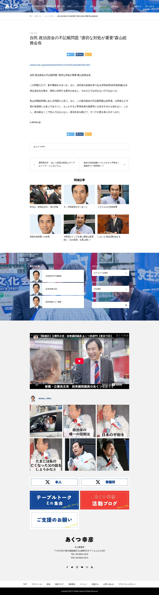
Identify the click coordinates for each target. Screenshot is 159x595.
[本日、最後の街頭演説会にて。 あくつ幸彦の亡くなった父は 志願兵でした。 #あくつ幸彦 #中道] (46, 454)
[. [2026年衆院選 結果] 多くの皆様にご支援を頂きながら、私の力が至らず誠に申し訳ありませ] (46, 421)
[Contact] (87, 567)
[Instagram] (77, 567)
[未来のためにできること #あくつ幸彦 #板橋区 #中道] (79, 421)
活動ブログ (102, 6)
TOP (69, 6)
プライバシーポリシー (127, 584)
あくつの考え (40, 146)
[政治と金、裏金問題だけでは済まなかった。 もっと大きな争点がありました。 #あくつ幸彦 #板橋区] (113, 421)
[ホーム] (30, 16)
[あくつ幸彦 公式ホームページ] (17, 6)
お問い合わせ (108, 584)
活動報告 (114, 6)
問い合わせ (150, 6)
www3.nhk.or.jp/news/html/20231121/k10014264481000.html (60, 65)
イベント (126, 6)
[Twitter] (72, 567)
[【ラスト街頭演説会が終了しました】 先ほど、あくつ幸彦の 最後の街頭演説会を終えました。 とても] (113, 454)
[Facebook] (67, 567)
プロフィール (80, 6)
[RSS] (92, 567)
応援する (137, 6)
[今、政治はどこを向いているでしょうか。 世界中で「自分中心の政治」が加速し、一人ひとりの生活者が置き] (79, 454)
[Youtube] (82, 567)
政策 (92, 6)
